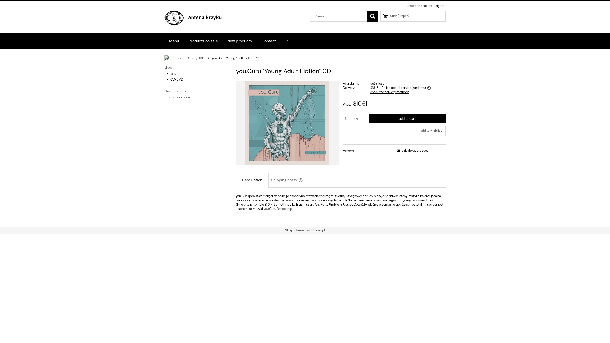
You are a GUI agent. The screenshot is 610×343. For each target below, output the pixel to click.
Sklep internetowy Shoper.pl (305, 230)
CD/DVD (176, 79)
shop (168, 67)
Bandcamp (284, 209)
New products (175, 91)
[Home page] (193, 17)
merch (169, 85)
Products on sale (177, 97)
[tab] (252, 180)
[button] (412, 151)
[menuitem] (174, 41)
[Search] (372, 16)
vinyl (173, 73)
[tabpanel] (341, 202)
